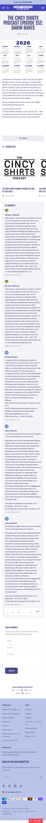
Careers (28, 714)
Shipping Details (31, 728)
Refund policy (6, 811)
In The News (6, 730)
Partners (5, 726)
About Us (28, 710)
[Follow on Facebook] (3, 785)
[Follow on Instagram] (15, 785)
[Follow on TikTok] (20, 785)
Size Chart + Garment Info (33, 723)
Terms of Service (22, 634)
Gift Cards (6, 722)
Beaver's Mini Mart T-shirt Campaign (11, 735)
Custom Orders (8, 718)
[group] (23, 690)
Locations (28, 718)
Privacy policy (17, 811)
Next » (37, 612)
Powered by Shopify (22, 808)
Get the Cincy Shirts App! (11, 710)
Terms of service (30, 811)
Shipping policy (7, 814)
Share (24, 138)
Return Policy (30, 736)
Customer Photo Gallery (11, 714)
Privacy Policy (9, 634)
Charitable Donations (10, 740)
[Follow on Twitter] (9, 785)
